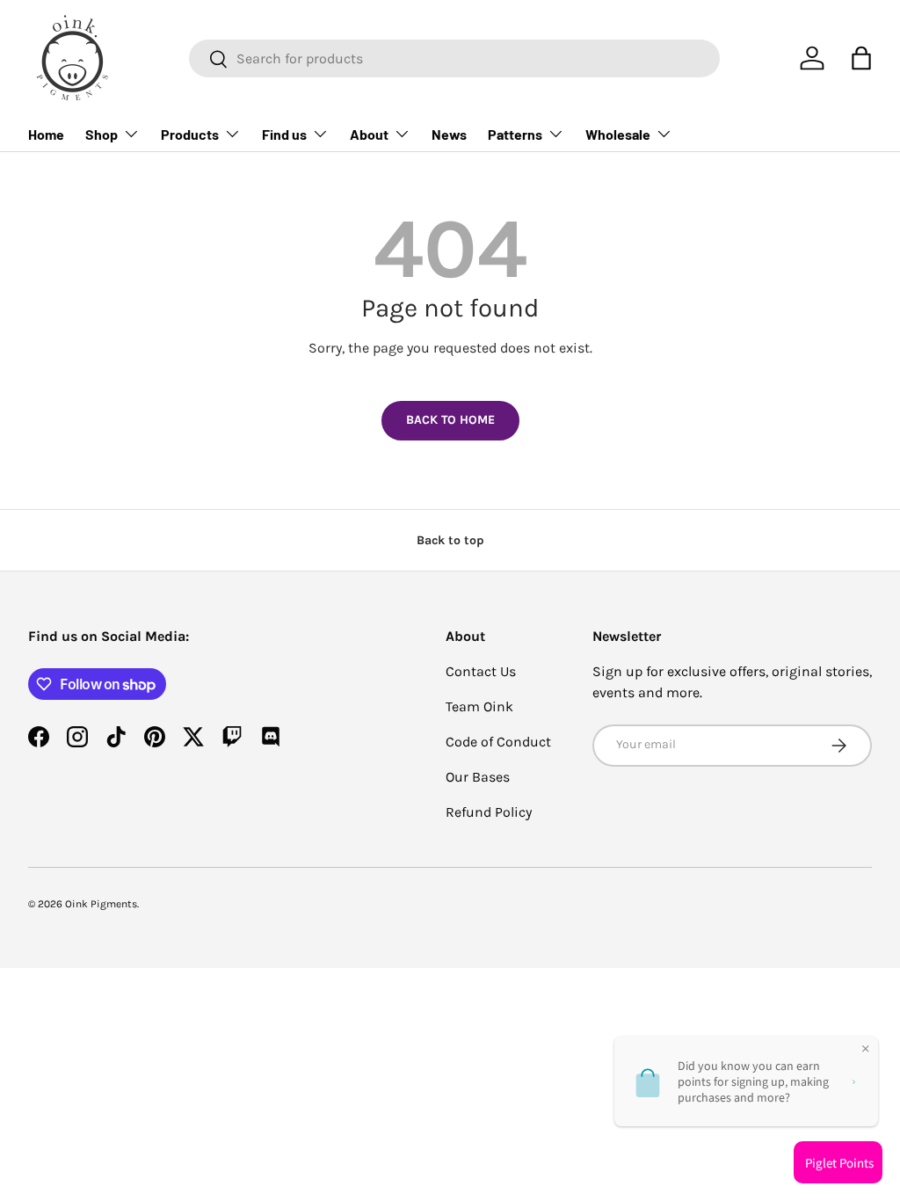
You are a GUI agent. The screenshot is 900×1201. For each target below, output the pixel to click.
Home (46, 134)
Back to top (450, 540)
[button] (861, 58)
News (449, 134)
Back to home (450, 419)
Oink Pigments (101, 904)
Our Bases (478, 776)
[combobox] (454, 58)
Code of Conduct (498, 741)
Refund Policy (489, 812)
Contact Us (481, 671)
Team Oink (479, 706)
